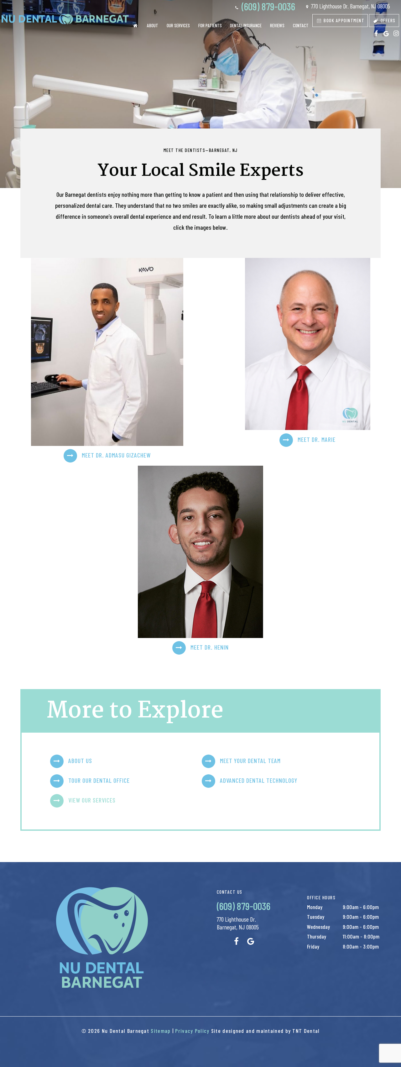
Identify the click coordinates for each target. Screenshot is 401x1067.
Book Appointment (343, 20)
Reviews (277, 25)
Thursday (316, 936)
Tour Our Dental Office (99, 780)
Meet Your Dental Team (250, 760)
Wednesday (318, 926)
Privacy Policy (192, 1030)
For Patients (210, 25)
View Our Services (92, 799)
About (152, 25)
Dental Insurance (246, 25)
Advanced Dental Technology (258, 780)
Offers (387, 20)
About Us (80, 760)
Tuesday (315, 916)
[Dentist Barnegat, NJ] (135, 25)
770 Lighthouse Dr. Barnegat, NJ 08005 (350, 6)
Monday (314, 906)
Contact (301, 25)
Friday (313, 946)
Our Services (178, 25)
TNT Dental (306, 1030)
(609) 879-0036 (267, 6)
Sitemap (160, 1030)
